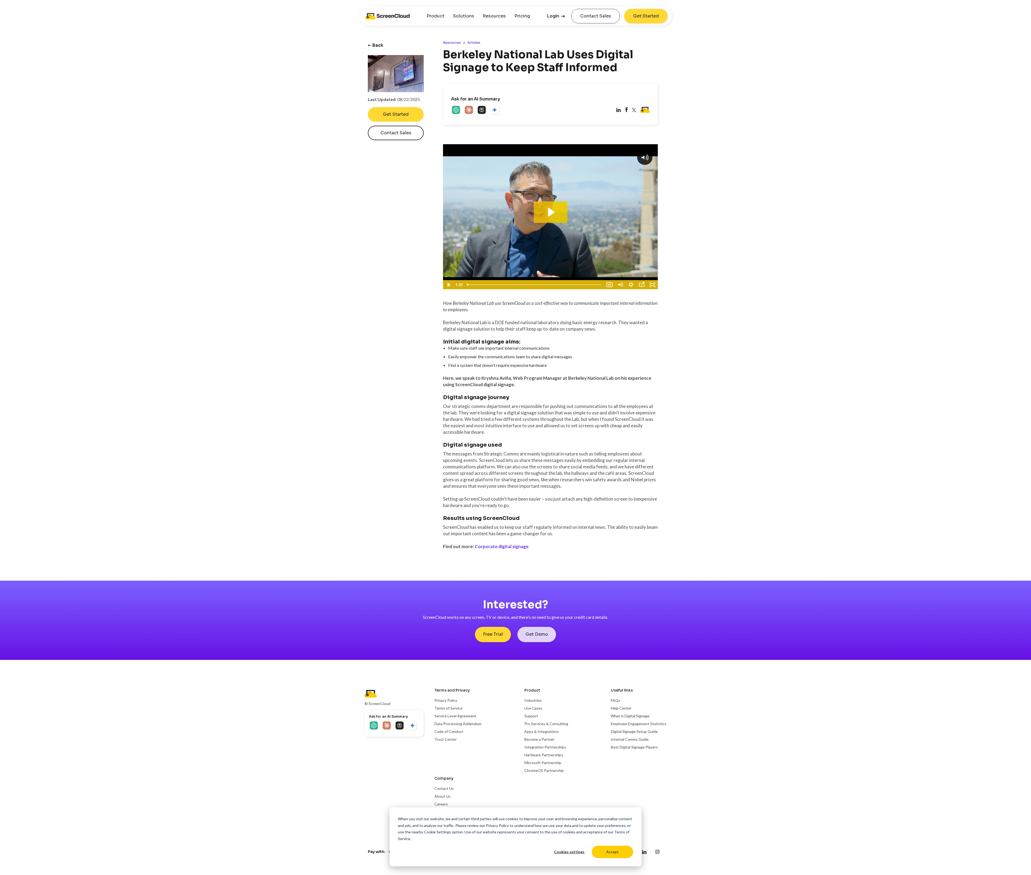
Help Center (621, 708)
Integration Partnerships (545, 747)
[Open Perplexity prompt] (482, 110)
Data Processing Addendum (457, 723)
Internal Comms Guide (630, 739)
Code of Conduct (448, 731)
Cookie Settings (437, 832)
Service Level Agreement (455, 716)
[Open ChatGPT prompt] (456, 110)
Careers (441, 804)
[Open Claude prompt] (469, 110)
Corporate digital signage (502, 546)
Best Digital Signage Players (634, 747)
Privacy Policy (497, 825)
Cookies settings (569, 851)
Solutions (463, 16)
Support (531, 716)
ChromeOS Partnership (544, 770)
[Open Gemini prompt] (495, 110)
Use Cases (533, 708)
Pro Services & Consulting (546, 723)
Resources (494, 16)
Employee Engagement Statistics (638, 723)
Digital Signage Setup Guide (634, 731)
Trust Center (445, 739)
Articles (473, 43)
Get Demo (536, 634)
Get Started (646, 16)
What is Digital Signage (630, 716)
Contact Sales (595, 16)
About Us (442, 796)
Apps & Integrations (541, 731)
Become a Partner (539, 739)
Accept (612, 851)
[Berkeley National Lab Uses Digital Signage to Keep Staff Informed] (626, 110)
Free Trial (493, 634)
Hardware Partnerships (543, 755)
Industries (533, 700)
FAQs (615, 700)
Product (435, 16)
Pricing (522, 16)
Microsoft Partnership (542, 762)
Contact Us (444, 788)
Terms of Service (448, 708)
